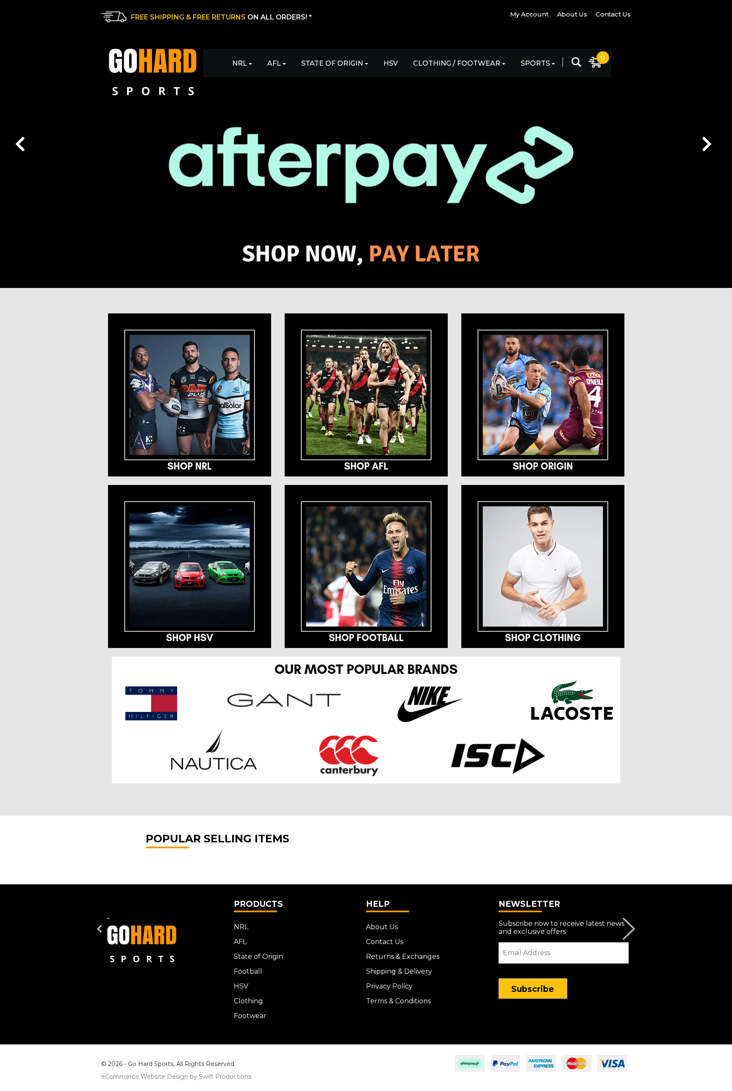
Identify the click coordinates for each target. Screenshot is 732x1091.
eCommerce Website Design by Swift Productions (176, 1076)
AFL (274, 63)
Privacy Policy (389, 986)
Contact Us (613, 14)
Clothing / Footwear (456, 63)
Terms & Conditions (398, 1001)
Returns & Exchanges (402, 957)
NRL (239, 63)
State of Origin (332, 63)
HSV (390, 63)
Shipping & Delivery (399, 971)
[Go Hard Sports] (152, 68)
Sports (535, 63)
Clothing (248, 1001)
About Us (572, 14)
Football (248, 971)
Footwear (250, 1016)
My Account (529, 14)
